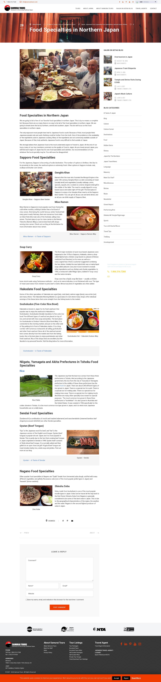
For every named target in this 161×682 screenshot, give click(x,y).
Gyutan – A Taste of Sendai (34, 460)
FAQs (45, 650)
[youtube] (129, 2)
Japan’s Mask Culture (123, 94)
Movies (106, 188)
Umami (61, 386)
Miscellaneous (109, 183)
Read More (136, 678)
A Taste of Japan (52, 24)
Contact (153, 8)
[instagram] (133, 2)
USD (141, 2)
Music (106, 194)
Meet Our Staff (109, 177)
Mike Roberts (37, 24)
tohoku (125, 24)
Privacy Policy (48, 652)
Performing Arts (109, 210)
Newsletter (107, 199)
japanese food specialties (104, 24)
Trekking (107, 237)
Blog (105, 118)
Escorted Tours (74, 648)
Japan (83, 24)
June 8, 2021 (121, 97)
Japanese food (91, 24)
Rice (22, 371)
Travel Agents (141, 8)
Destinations (67, 24)
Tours (77, 8)
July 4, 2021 (121, 86)
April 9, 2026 (121, 72)
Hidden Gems (108, 145)
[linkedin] (122, 2)
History (106, 151)
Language (107, 167)
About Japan (88, 8)
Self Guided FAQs (74, 655)
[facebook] (119, 2)
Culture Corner (109, 129)
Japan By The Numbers (112, 156)
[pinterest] (126, 2)
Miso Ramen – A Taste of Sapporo (37, 236)
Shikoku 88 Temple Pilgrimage (114, 215)
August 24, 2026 (122, 61)
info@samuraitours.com (30, 2)
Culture (60, 24)
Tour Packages (73, 646)
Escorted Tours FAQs (75, 650)
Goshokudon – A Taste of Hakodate (37, 351)
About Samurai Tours (104, 8)
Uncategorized (109, 242)
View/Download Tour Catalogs (78, 659)
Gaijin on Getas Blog (124, 8)
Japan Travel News (110, 161)
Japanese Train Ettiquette (125, 68)
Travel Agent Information (102, 646)
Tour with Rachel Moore (112, 226)
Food (73, 24)
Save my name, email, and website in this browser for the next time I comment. (55, 600)
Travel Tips (107, 231)
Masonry (107, 172)
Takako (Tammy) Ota (124, 88)
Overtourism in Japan (123, 57)
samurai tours (117, 24)
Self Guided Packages (76, 652)
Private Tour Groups (75, 657)
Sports (106, 221)
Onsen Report (108, 204)
